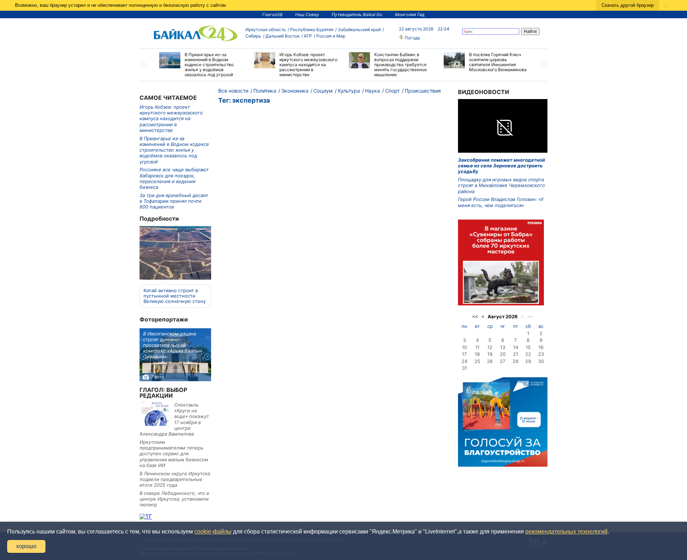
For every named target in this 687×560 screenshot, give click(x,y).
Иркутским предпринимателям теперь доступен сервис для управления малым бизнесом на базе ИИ (174, 453)
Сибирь (253, 36)
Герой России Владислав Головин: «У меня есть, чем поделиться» (501, 202)
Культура (349, 91)
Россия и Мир (330, 36)
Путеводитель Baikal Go (357, 14)
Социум (323, 91)
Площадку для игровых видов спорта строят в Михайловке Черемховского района (501, 185)
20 (503, 354)
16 (541, 347)
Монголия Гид (410, 14)
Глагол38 (272, 14)
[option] (201, 64)
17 (464, 354)
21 (515, 354)
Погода (412, 37)
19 (489, 354)
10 (464, 347)
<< (475, 316)
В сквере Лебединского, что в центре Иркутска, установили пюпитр (174, 499)
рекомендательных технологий (566, 532)
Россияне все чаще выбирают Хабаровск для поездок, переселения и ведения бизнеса (174, 178)
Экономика (294, 91)
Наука (372, 91)
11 (477, 347)
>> (530, 316)
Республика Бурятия (311, 29)
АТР (308, 36)
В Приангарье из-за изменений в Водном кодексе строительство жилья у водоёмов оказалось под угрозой (174, 150)
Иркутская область (265, 29)
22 (528, 354)
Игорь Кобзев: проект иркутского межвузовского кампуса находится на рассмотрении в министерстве (171, 118)
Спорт (392, 91)
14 (515, 347)
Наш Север (307, 14)
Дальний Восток (282, 36)
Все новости (233, 91)
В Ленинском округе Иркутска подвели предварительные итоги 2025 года (175, 479)
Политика (264, 91)
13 (502, 347)
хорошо (26, 546)
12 (489, 347)
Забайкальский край (359, 29)
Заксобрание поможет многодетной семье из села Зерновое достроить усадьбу (501, 166)
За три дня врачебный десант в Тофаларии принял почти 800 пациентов (174, 201)
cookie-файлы (213, 532)
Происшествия (423, 91)
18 (477, 354)
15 (528, 347)
